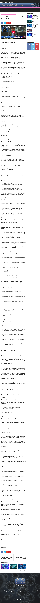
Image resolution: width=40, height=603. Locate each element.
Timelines (29, 8)
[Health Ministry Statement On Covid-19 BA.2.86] (5, 566)
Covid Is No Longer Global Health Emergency (35, 34)
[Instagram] (18, 599)
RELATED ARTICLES (5, 562)
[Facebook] (15, 599)
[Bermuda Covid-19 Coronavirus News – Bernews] (20, 5)
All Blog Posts (5, 13)
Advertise (2, 0)
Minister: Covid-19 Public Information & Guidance (13, 571)
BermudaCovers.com (25, 0)
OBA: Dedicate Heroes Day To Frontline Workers (6, 558)
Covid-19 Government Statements (11, 14)
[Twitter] (22, 599)
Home (2, 13)
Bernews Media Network (15, 590)
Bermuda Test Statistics (8, 8)
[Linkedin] (20, 599)
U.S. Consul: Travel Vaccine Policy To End (35, 29)
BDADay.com (11, 2)
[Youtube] (25, 599)
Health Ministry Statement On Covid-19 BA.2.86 (4, 571)
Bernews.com (6, 0)
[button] (38, 10)
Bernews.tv (19, 0)
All (2, 8)
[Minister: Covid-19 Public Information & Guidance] (13, 566)
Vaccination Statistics (23, 8)
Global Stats (15, 8)
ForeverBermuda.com (13, 0)
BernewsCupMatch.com (4, 2)
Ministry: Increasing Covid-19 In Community (22, 571)
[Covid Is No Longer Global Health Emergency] (30, 34)
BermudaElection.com (33, 0)
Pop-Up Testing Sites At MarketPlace (21, 558)
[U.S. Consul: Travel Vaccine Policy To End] (30, 30)
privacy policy (27, 596)
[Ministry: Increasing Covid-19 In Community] (22, 566)
